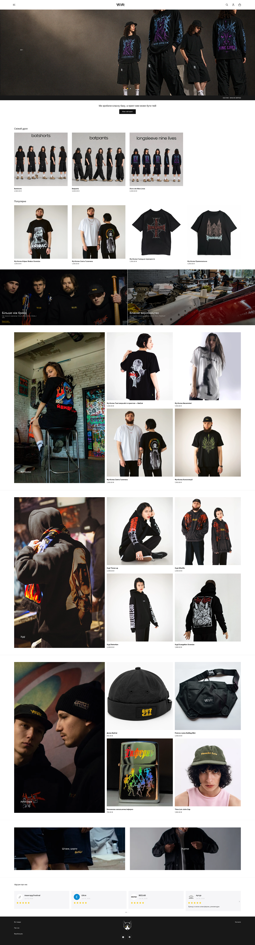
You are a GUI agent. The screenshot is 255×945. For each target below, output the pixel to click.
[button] (14, 5)
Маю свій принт (127, 111)
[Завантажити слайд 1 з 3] (124, 88)
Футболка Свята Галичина (82, 261)
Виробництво (18, 934)
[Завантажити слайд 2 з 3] (127, 88)
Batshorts (18, 189)
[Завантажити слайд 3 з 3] (130, 88)
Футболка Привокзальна (197, 261)
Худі (23, 636)
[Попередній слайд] (22, 50)
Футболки (26, 471)
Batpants (75, 189)
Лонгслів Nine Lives (137, 189)
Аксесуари (26, 801)
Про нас (16, 928)
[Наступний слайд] (233, 50)
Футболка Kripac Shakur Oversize (27, 261)
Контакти (238, 922)
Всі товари (17, 922)
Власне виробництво (191, 297)
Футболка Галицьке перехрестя (142, 259)
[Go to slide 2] (127, 912)
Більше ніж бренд (63, 297)
